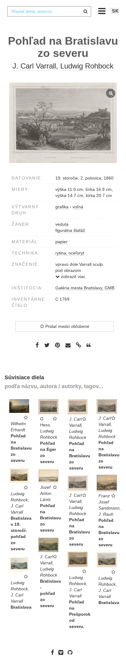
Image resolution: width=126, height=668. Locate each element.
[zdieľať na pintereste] (57, 345)
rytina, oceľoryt (69, 253)
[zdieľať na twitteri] (47, 345)
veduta (62, 224)
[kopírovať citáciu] (88, 345)
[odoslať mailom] (67, 345)
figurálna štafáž (70, 230)
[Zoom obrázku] (63, 123)
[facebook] (54, 652)
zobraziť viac (72, 276)
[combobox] (49, 11)
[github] (72, 652)
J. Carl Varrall (34, 66)
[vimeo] (62, 652)
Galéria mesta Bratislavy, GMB (84, 287)
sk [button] (115, 10)
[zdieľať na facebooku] (37, 345)
